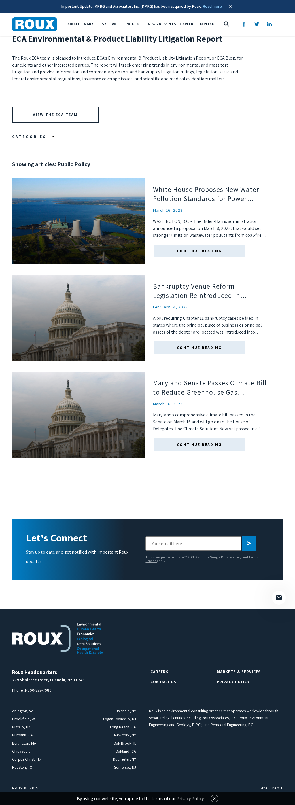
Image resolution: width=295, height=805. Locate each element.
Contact (208, 24)
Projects (135, 24)
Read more (212, 6)
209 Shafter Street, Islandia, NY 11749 (48, 679)
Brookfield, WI (24, 718)
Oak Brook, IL (124, 743)
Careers (188, 24)
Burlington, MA (24, 743)
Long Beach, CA (123, 727)
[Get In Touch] (279, 598)
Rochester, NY (124, 759)
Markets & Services (103, 24)
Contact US (163, 681)
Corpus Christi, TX (26, 759)
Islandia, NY (126, 710)
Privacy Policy (231, 557)
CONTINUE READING (199, 250)
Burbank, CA (22, 735)
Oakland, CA (125, 751)
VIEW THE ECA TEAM (55, 114)
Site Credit (271, 788)
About (73, 24)
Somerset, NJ (125, 767)
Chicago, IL (21, 751)
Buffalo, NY (21, 727)
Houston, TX (22, 767)
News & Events (162, 24)
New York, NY (125, 735)
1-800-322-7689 (38, 690)
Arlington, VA (22, 710)
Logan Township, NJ (119, 718)
